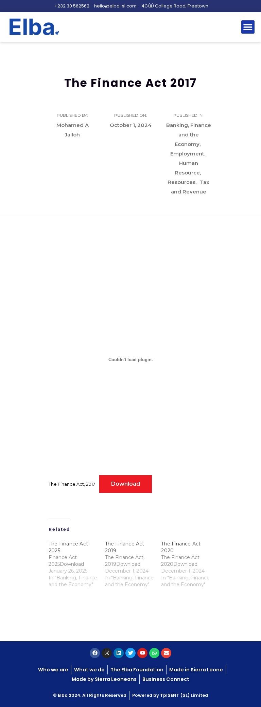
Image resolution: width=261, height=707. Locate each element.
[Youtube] (142, 653)
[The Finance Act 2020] (189, 564)
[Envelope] (166, 653)
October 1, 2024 (131, 125)
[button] (248, 27)
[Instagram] (107, 653)
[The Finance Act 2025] (77, 564)
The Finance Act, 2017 (72, 484)
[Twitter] (130, 653)
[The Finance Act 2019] (133, 564)
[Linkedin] (119, 653)
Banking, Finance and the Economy (188, 134)
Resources (181, 182)
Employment (187, 153)
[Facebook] (95, 653)
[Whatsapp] (154, 653)
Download (125, 484)
